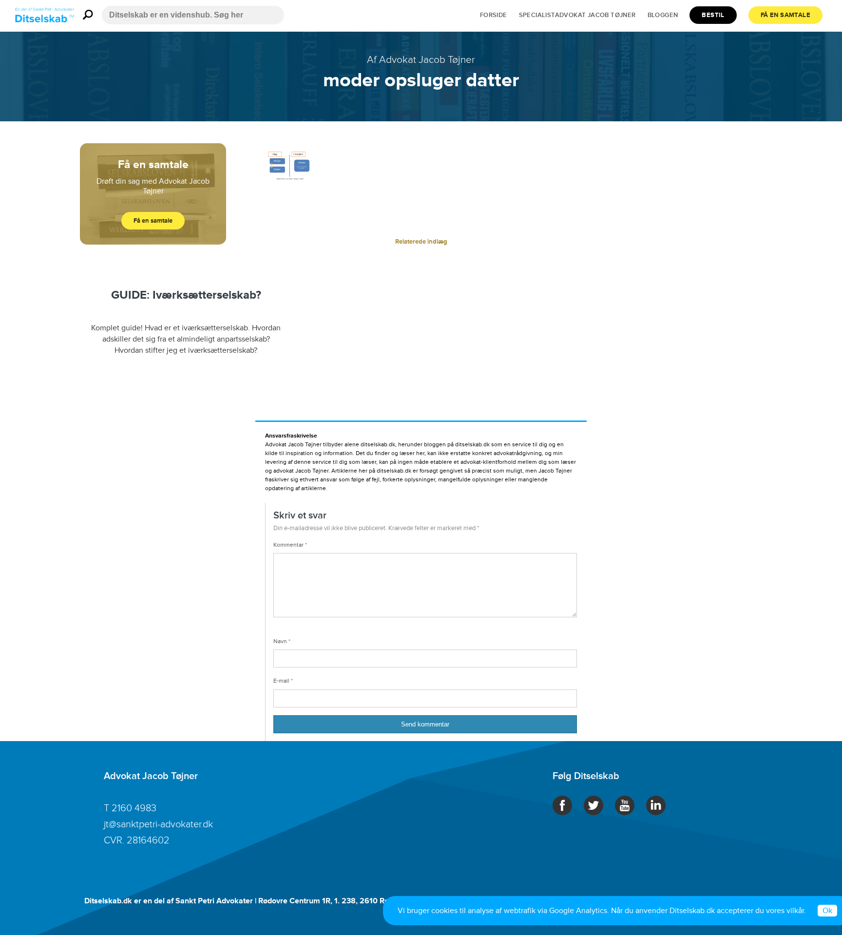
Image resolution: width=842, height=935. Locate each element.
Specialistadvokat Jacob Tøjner (577, 15)
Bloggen (663, 15)
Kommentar (290, 545)
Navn (281, 641)
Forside (493, 15)
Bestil (713, 15)
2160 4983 (134, 808)
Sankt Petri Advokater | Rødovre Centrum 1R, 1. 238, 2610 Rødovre (292, 901)
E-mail (283, 681)
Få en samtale (785, 15)
